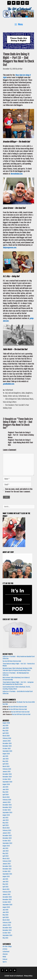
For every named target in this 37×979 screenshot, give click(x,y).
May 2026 (5, 730)
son (28, 396)
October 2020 (7, 902)
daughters (29, 393)
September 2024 (7, 782)
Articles (5, 949)
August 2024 (6, 784)
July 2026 (5, 725)
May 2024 (5, 792)
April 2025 (5, 764)
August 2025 (6, 754)
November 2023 (7, 807)
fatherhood (22, 396)
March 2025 (6, 766)
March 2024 (6, 797)
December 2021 (7, 866)
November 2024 (7, 777)
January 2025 (6, 771)
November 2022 (7, 838)
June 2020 (6, 912)
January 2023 (7, 833)
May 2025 (5, 761)
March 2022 (6, 858)
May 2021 (5, 884)
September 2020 (7, 904)
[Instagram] (18, 3)
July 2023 (5, 817)
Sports (5, 962)
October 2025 (7, 748)
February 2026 (7, 738)
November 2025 (7, 746)
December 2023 (7, 805)
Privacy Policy (28, 976)
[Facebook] (9, 3)
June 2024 (6, 789)
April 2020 (6, 917)
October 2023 (7, 810)
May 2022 (5, 853)
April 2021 (5, 887)
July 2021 (5, 879)
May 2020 (5, 915)
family (5, 396)
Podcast (5, 959)
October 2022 (7, 841)
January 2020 (7, 925)
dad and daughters (14, 393)
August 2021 (6, 876)
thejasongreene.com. (10, 248)
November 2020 (7, 899)
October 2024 (7, 779)
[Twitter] (13, 3)
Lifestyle (5, 954)
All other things (7, 946)
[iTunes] (27, 3)
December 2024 (7, 774)
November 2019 (7, 930)
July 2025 (5, 756)
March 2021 (6, 889)
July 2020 (5, 910)
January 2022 (6, 864)
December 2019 (7, 928)
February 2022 (7, 861)
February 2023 (7, 830)
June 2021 (5, 881)
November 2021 (7, 869)
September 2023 (7, 812)
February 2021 (7, 892)
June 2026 (6, 728)
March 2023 (6, 828)
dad (6, 393)
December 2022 (7, 835)
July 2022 (5, 848)
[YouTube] (22, 3)
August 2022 (6, 846)
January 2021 (6, 894)
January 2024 (7, 802)
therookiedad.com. (17, 174)
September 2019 (7, 935)
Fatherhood (9, 390)
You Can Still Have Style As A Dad (12, 661)
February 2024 (7, 800)
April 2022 (5, 856)
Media (4, 957)
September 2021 (7, 874)
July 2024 (5, 787)
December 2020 (7, 897)
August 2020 (6, 907)
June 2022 (5, 851)
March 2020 (6, 920)
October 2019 (6, 933)
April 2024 (6, 794)
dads (23, 393)
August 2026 (6, 723)
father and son (13, 396)
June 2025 (5, 759)
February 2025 (7, 769)
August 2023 (6, 815)
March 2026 (6, 736)
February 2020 (7, 922)
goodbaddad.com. (9, 384)
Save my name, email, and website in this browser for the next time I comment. (18, 490)
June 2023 (6, 820)
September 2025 (7, 751)
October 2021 (6, 871)
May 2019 (5, 938)
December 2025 (7, 743)
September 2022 (7, 843)
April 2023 (6, 825)
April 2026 (6, 733)
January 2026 (7, 741)
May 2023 (5, 823)
